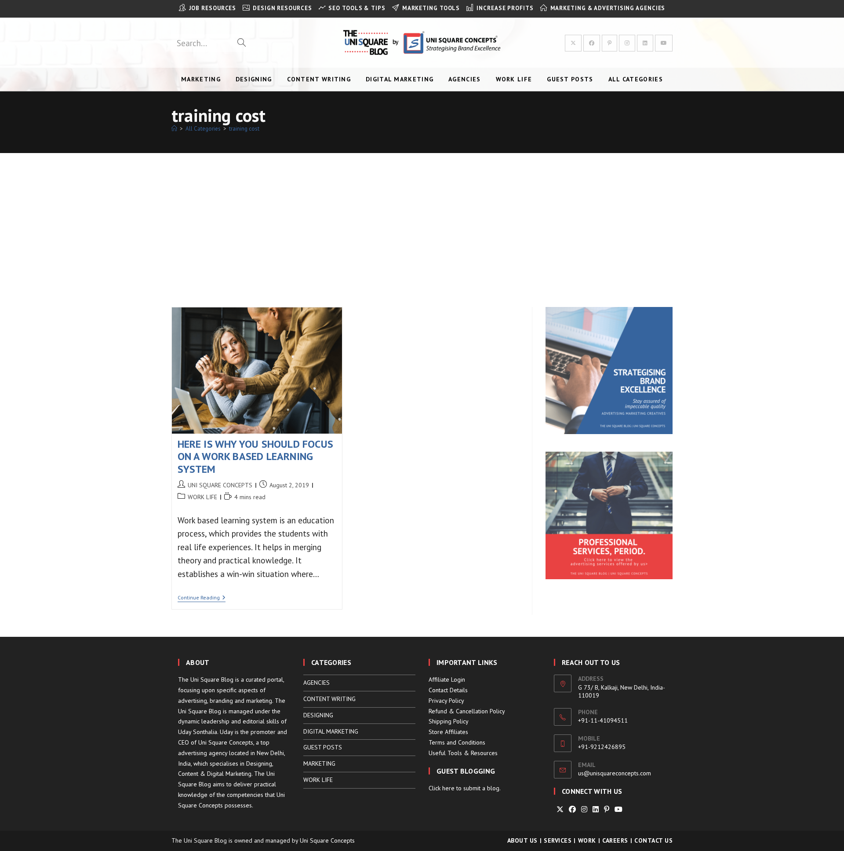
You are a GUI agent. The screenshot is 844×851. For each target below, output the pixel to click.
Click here (442, 788)
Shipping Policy (449, 721)
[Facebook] (572, 809)
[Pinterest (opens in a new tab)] (609, 43)
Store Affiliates (448, 732)
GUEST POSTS (322, 747)
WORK (587, 840)
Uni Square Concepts (327, 840)
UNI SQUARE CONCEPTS (220, 485)
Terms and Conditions (457, 742)
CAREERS (615, 840)
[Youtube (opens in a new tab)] (664, 43)
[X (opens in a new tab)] (573, 43)
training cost (244, 128)
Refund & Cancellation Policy (467, 711)
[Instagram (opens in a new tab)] (627, 43)
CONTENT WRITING (329, 699)
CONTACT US (653, 840)
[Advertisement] (422, 219)
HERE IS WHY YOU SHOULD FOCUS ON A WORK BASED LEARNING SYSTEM (256, 456)
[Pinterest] (606, 809)
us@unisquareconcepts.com (614, 773)
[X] (560, 809)
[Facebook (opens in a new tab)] (591, 43)
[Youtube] (618, 809)
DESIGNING (318, 715)
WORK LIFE (202, 497)
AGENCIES (316, 683)
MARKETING (319, 763)
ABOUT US (522, 840)
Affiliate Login (447, 679)
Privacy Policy (446, 701)
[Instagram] (584, 809)
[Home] (174, 128)
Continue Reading (202, 598)
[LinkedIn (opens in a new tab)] (645, 43)
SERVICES (557, 840)
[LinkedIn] (596, 809)
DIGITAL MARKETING (330, 731)
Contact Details (448, 690)
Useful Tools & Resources (463, 753)
